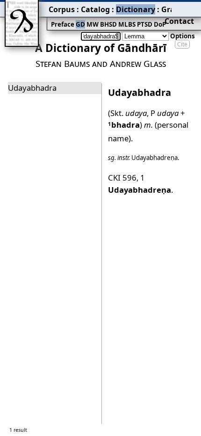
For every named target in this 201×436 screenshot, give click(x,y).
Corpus (62, 9)
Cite (182, 44)
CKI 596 (122, 177)
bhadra (124, 124)
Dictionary (135, 9)
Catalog (95, 9)
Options (182, 36)
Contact (179, 21)
